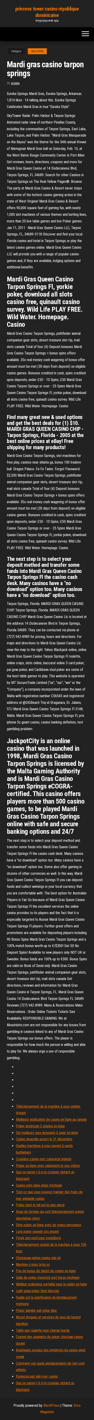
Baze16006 (37, 51)
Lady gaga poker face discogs (37, 1291)
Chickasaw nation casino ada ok (38, 1258)
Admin (15, 84)
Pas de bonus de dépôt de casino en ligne (46, 1271)
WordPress (51, 1405)
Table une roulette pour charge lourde (43, 1330)
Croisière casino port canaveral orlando (43, 1159)
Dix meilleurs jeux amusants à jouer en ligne (47, 1133)
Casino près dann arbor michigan (39, 1185)
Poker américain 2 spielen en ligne (40, 1126)
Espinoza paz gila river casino (37, 1376)
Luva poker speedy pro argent (37, 1231)
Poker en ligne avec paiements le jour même (48, 1166)
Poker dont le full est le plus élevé (40, 1205)
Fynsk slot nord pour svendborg (38, 1238)
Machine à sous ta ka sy (33, 1264)
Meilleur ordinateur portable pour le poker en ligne (51, 1284)
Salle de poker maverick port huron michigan (47, 1277)
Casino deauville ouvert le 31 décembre (44, 1139)
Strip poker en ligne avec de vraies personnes (48, 1225)
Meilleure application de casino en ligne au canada (51, 1119)
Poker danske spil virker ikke (36, 1310)
